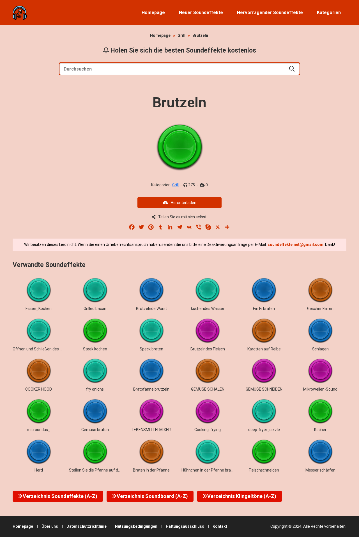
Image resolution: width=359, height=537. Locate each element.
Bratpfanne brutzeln (151, 389)
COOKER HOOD (38, 389)
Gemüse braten (95, 429)
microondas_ (38, 429)
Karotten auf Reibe (264, 349)
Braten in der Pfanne (151, 470)
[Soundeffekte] (20, 13)
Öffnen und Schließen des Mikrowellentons (51, 349)
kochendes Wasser (207, 308)
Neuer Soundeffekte (201, 12)
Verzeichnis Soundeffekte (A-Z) (60, 496)
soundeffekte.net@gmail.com (295, 244)
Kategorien (329, 12)
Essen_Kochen (39, 308)
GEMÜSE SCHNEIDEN (264, 389)
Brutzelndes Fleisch (207, 349)
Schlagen (320, 349)
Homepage (153, 12)
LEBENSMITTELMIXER (151, 429)
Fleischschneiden (264, 470)
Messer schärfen (320, 470)
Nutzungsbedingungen (136, 526)
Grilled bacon (95, 308)
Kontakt (220, 526)
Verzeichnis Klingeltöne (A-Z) (241, 496)
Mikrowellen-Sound (320, 389)
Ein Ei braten (264, 308)
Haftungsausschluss (185, 526)
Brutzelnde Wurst (151, 308)
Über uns (50, 526)
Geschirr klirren (320, 308)
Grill (181, 35)
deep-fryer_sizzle (264, 429)
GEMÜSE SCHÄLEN (207, 389)
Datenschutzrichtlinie (86, 526)
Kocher (320, 429)
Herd (38, 470)
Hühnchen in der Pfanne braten (209, 470)
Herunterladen (183, 202)
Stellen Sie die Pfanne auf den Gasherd (103, 470)
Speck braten (151, 349)
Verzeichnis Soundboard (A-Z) (152, 496)
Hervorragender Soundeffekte (270, 12)
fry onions (95, 389)
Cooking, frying (207, 429)
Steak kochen (95, 349)
